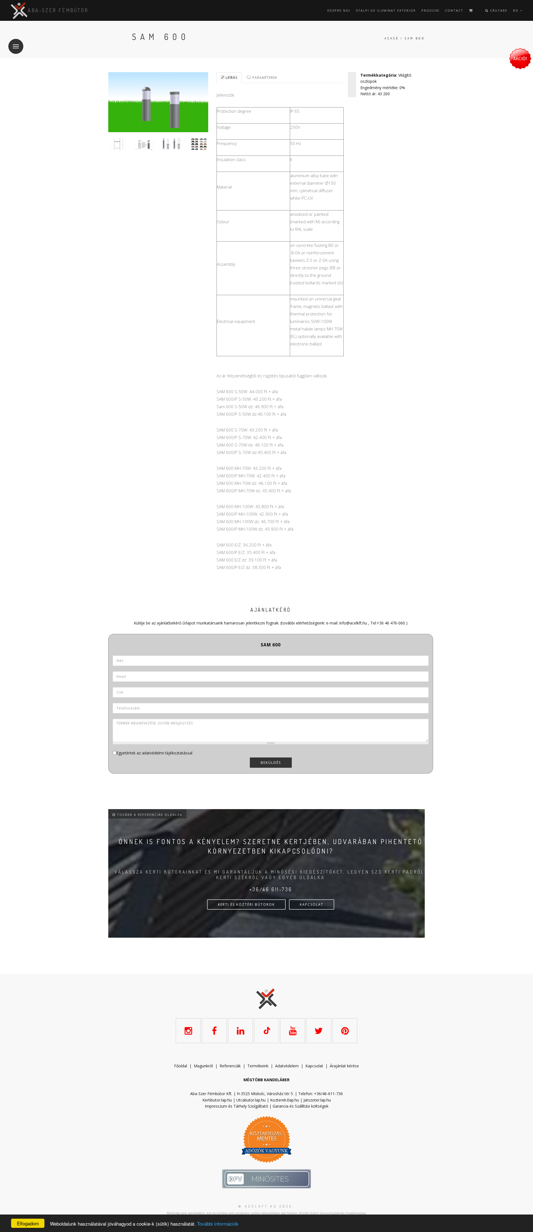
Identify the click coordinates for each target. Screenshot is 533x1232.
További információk (217, 1223)
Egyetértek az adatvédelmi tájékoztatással (154, 753)
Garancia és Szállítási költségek (300, 1106)
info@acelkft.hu (353, 623)
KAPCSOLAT (311, 904)
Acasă (391, 38)
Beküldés (271, 762)
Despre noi (338, 10)
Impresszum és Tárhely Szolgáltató (236, 1106)
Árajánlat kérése (344, 1065)
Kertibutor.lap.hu (217, 1100)
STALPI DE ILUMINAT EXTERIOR (386, 10)
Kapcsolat (314, 1065)
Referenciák (230, 1065)
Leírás (231, 77)
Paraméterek (264, 77)
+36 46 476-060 (391, 623)
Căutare (498, 10)
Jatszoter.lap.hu (317, 1100)
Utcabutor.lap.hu (251, 1100)
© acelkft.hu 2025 (265, 1206)
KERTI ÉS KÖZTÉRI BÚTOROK (246, 904)
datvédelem (288, 1065)
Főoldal (180, 1065)
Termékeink (257, 1065)
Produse (430, 10)
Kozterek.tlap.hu (284, 1100)
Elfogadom (28, 1223)
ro (516, 10)
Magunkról (203, 1065)
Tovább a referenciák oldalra (148, 814)
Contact (454, 10)
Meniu (15, 46)
